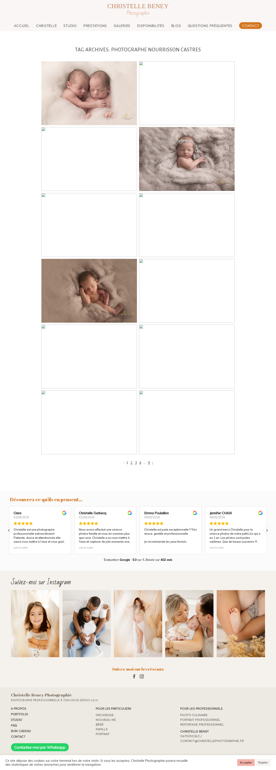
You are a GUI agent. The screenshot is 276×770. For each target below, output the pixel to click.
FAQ (14, 725)
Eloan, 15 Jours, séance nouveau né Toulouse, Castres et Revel (186, 357)
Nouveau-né (106, 719)
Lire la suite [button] (21, 547)
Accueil (21, 26)
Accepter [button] (246, 762)
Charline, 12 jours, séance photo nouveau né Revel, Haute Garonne (89, 159)
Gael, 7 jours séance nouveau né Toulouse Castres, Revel (89, 225)
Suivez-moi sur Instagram (41, 582)
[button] (267, 530)
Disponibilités (151, 26)
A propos (18, 708)
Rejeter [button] (263, 762)
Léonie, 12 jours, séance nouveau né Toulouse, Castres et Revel (186, 291)
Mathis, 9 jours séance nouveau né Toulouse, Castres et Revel (89, 291)
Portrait (103, 734)
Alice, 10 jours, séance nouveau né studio (88, 357)
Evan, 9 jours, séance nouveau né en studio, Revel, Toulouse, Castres (186, 225)
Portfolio (19, 714)
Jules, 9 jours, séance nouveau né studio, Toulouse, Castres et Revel (186, 423)
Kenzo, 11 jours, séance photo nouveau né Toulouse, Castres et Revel (88, 423)
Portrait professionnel (200, 719)
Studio (70, 26)
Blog (176, 26)
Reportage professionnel (202, 724)
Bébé (100, 724)
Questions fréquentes (210, 26)
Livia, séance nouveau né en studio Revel (186, 93)
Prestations (95, 26)
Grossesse (105, 715)
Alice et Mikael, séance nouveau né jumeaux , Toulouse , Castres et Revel (89, 93)
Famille (102, 729)
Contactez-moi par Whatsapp (39, 747)
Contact (250, 26)
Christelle (46, 26)
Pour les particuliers (113, 708)
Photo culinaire (193, 715)
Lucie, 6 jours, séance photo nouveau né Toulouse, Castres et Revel (186, 159)
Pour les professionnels (201, 708)
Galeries (122, 26)
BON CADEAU (21, 731)
